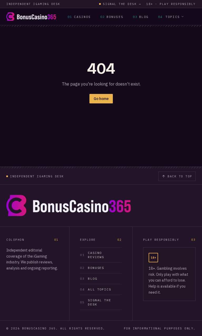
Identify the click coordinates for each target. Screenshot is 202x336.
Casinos (79, 17)
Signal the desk (122, 4)
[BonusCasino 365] (31, 16)
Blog (141, 17)
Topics (169, 17)
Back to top (180, 176)
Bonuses (111, 17)
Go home (101, 98)
